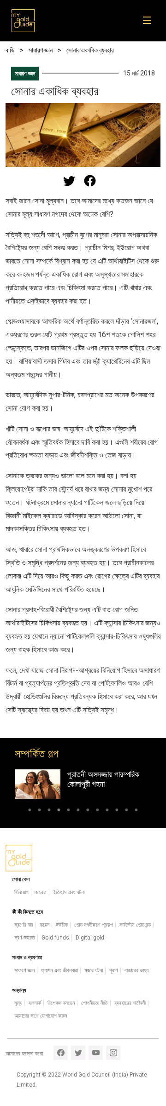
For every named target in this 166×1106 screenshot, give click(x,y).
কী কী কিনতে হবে (27, 912)
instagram (113, 1053)
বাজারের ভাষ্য (136, 970)
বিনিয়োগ (21, 892)
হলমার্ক (35, 1003)
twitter (78, 1053)
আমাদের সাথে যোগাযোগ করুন (40, 1016)
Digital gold (90, 937)
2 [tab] (39, 811)
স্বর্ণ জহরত (24, 937)
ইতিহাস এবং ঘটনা (68, 892)
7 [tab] (88, 811)
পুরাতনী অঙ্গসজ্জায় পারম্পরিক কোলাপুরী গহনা (103, 779)
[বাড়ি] (23, 20)
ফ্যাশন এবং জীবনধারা (59, 970)
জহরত (41, 892)
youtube (96, 1053)
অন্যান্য (19, 990)
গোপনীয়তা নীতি (94, 1003)
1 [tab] (30, 811)
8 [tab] (97, 811)
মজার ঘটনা (93, 970)
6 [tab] (78, 811)
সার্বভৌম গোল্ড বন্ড (135, 925)
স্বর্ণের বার (23, 925)
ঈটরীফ (62, 925)
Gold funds (55, 937)
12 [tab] (136, 811)
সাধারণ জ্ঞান (25, 73)
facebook (60, 1053)
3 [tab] (49, 811)
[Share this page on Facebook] (90, 181)
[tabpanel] (83, 784)
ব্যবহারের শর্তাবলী (130, 1003)
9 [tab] (107, 811)
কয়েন (44, 925)
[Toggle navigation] (150, 21)
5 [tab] (68, 811)
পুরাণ (113, 970)
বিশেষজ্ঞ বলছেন (61, 1003)
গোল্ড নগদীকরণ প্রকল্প (93, 925)
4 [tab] (59, 811)
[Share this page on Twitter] (69, 181)
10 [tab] (117, 811)
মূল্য (18, 1003)
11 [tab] (126, 811)
